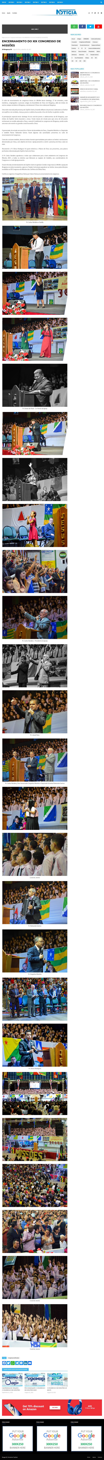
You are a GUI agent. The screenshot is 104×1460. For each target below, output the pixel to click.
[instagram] (98, 13)
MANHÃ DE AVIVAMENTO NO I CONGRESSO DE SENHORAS (90, 98)
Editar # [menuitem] (11, 2)
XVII (84, 61)
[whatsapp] (89, 13)
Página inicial (5, 37)
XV (76, 61)
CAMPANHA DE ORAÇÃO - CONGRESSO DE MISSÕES (11, 1389)
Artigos (79, 39)
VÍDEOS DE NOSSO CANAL (89, 89)
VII (92, 58)
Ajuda (8, 13)
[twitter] (95, 13)
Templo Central (94, 54)
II (78, 48)
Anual (73, 39)
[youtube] (98, 26)
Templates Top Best (13, 1457)
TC (87, 54)
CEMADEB (86, 39)
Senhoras (74, 54)
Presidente (91, 51)
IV (85, 48)
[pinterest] (101, 13)
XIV (72, 61)
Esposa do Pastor (96, 45)
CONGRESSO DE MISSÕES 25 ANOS (57, 1389)
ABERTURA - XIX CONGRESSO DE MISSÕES (90, 82)
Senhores (81, 54)
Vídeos (87, 58)
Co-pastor (74, 42)
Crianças (95, 42)
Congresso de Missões (15, 37)
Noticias (74, 51)
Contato (14, 13)
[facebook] (92, 13)
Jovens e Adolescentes (94, 48)
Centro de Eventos (95, 39)
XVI (80, 61)
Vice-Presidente (79, 58)
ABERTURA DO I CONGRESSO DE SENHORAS (90, 74)
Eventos (74, 48)
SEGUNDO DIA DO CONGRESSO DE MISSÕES (91, 106)
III (81, 48)
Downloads (75, 45)
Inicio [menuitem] (4, 2)
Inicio (3, 13)
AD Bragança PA (7, 49)
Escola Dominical (84, 45)
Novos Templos (82, 51)
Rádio (98, 51)
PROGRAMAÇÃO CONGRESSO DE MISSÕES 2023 (35, 1389)
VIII (96, 58)
